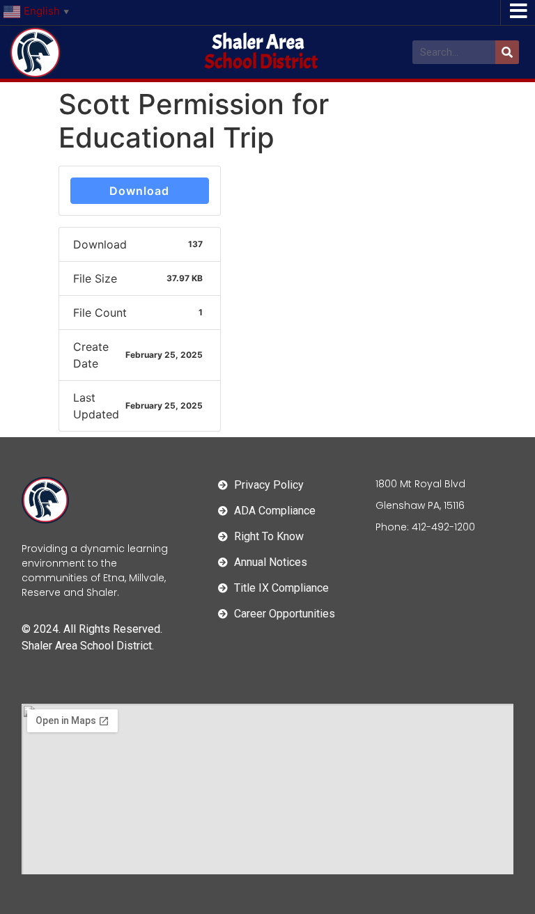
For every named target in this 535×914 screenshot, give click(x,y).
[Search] (507, 52)
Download (139, 191)
